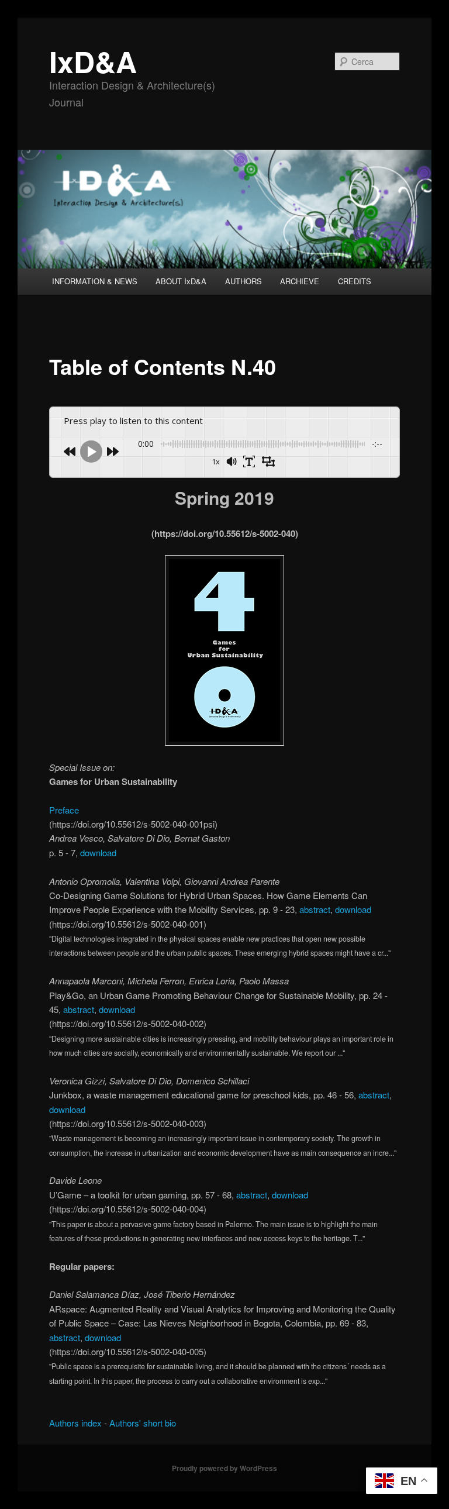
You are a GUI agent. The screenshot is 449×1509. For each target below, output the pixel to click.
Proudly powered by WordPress (224, 1468)
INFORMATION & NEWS (94, 281)
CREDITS (354, 281)
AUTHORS (243, 281)
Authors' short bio (142, 1423)
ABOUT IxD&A (181, 281)
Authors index (75, 1423)
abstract (314, 909)
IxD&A (93, 61)
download (98, 852)
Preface (64, 810)
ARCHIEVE (299, 281)
